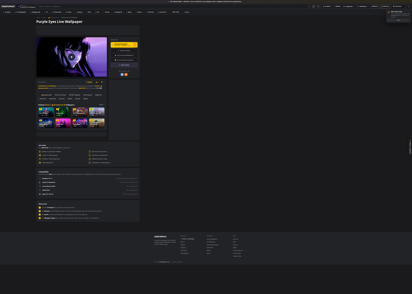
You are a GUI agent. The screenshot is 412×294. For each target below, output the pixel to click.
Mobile (338, 6)
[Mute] (92, 75)
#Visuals (77, 99)
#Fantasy (61, 99)
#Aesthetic (43, 99)
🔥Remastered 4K (53, 17)
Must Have (184, 250)
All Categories (185, 253)
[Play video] (71, 57)
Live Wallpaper (51, 86)
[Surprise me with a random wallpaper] (313, 6)
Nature (107, 12)
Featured (183, 247)
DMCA (235, 247)
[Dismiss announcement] (277, 2)
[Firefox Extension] (126, 74)
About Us (235, 239)
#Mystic (85, 99)
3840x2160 (82, 88)
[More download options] (135, 44)
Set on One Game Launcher (125, 60)
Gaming (79, 12)
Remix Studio (125, 65)
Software (375, 6)
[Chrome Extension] (122, 74)
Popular (328, 6)
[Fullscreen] (104, 75)
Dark (89, 12)
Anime (69, 12)
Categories (349, 6)
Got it (398, 20)
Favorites (399, 6)
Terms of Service (238, 250)
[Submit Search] (318, 6)
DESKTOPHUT (160, 236)
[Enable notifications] (408, 6)
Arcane (187, 12)
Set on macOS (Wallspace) (125, 55)
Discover (386, 6)
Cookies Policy (237, 256)
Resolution (363, 6)
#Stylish (70, 99)
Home (38, 17)
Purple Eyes (42, 86)
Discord (235, 245)
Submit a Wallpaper (188, 239)
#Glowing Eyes (87, 95)
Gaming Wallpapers (213, 245)
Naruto (139, 12)
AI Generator (57, 12)
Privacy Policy (237, 253)
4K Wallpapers (211, 242)
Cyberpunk (118, 12)
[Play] (39, 75)
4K (47, 12)
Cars (98, 12)
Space (130, 12)
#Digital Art (98, 95)
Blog (234, 242)
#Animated (52, 99)
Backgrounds (36, 12)
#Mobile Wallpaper (74, 95)
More (101, 105)
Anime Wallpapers (212, 239)
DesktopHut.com (164, 262)
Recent (183, 242)
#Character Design (60, 95)
